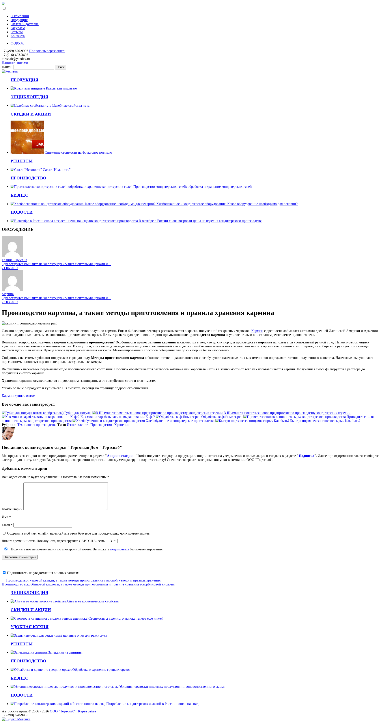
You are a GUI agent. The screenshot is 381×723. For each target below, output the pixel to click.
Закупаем (18, 28)
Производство (101, 425)
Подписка (306, 456)
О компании (20, 16)
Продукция (19, 20)
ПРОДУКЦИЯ (24, 80)
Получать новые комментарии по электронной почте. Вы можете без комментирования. (86, 549)
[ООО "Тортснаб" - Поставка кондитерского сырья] (3, 4)
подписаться (119, 549)
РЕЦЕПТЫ (22, 161)
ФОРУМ (17, 43)
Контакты (18, 36)
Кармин (257, 331)
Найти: (7, 67)
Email (7, 525)
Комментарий (12, 509)
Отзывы (17, 32)
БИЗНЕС (19, 195)
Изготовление (77, 425)
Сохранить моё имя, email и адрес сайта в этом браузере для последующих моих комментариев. (79, 533)
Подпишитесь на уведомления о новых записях (42, 573)
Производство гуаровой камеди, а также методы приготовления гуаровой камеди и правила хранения (81, 580)
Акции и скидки (120, 456)
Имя (6, 517)
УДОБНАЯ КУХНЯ (30, 626)
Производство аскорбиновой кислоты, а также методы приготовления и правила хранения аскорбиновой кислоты (90, 584)
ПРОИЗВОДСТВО (28, 178)
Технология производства (36, 425)
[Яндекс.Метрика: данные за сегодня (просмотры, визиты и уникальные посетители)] (16, 719)
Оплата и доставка (25, 24)
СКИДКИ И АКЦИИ (31, 114)
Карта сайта (87, 711)
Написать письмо (15, 63)
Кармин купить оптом (18, 395)
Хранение (121, 425)
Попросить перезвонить (47, 51)
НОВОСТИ (22, 212)
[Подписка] (10, 71)
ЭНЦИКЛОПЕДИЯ (29, 97)
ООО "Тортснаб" (63, 711)
